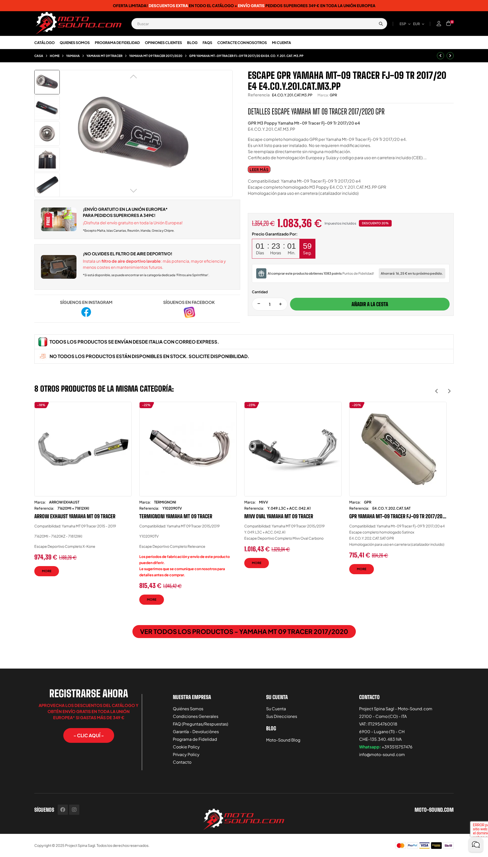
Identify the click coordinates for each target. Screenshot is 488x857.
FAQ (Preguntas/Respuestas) (200, 724)
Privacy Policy (186, 754)
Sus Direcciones (281, 716)
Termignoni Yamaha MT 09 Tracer (175, 516)
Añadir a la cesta (370, 304)
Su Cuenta (276, 708)
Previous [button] (436, 391)
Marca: (323, 95)
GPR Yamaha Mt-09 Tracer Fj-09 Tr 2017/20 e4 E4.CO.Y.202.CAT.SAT (396, 516)
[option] (82, 493)
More (46, 571)
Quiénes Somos (188, 708)
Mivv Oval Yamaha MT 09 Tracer (278, 516)
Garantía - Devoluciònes (196, 731)
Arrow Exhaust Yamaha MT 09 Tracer (74, 516)
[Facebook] (63, 810)
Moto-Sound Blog (283, 740)
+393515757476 (397, 746)
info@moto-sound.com (382, 754)
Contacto (182, 762)
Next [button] (449, 391)
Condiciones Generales (195, 716)
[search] (380, 23)
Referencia (259, 94)
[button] (88, 735)
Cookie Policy (186, 746)
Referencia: (44, 508)
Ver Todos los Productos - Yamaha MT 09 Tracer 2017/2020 (244, 631)
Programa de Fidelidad (195, 739)
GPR (333, 95)
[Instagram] (74, 810)
